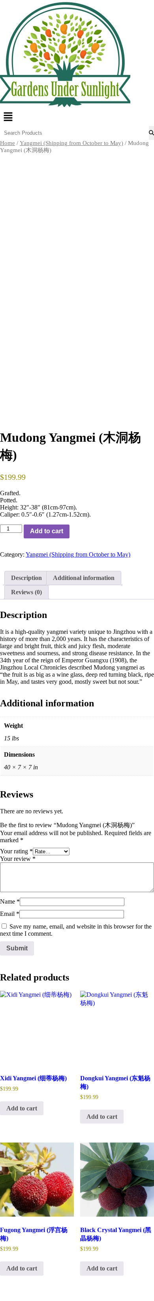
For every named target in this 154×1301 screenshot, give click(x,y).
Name (10, 901)
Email (9, 913)
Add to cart (46, 531)
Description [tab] (26, 577)
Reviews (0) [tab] (26, 592)
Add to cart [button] (21, 1108)
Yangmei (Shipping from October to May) (71, 143)
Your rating (16, 851)
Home (7, 143)
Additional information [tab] (84, 577)
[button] (77, 117)
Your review (18, 858)
